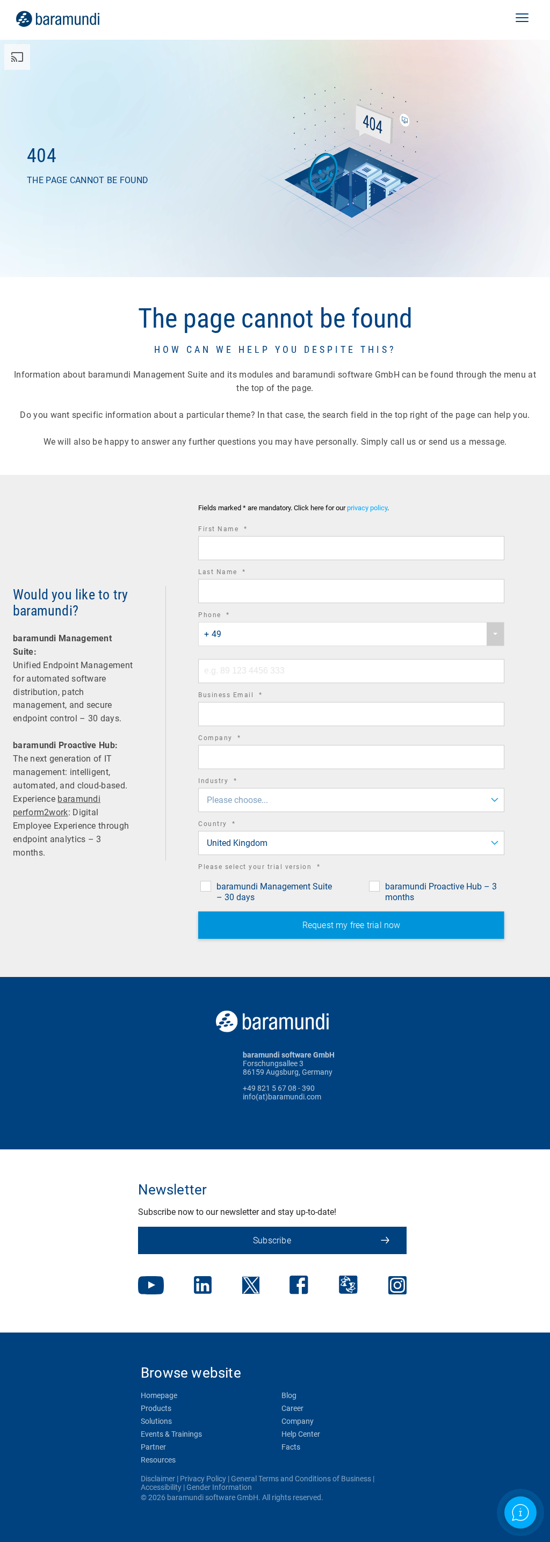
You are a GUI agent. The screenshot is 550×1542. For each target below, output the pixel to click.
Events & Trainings (171, 1434)
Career (292, 1408)
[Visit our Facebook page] (299, 1286)
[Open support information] (520, 1512)
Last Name (237, 573)
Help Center (300, 1434)
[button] (522, 18)
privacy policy (367, 508)
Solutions (156, 1421)
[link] (72, 19)
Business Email (245, 696)
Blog (288, 1395)
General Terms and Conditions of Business (301, 1478)
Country (231, 825)
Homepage (159, 1395)
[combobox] (351, 634)
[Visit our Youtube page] (151, 1286)
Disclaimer (158, 1478)
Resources (158, 1460)
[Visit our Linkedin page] (203, 1286)
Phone (228, 616)
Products (156, 1408)
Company (234, 739)
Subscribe (272, 1240)
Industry (232, 782)
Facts (290, 1447)
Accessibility (161, 1487)
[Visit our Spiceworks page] (348, 1286)
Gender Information (219, 1487)
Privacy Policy (203, 1478)
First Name (237, 530)
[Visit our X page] (250, 1286)
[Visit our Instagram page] (397, 1286)
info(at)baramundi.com (282, 1096)
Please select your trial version (274, 868)
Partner (153, 1447)
